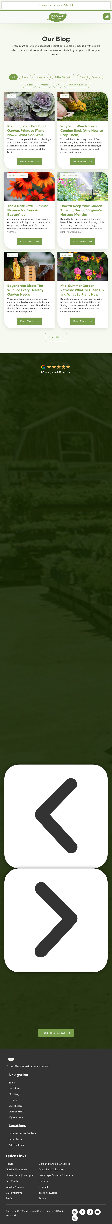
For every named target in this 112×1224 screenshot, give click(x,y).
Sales (12, 1082)
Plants (9, 1164)
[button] (56, 337)
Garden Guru (16, 1111)
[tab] (13, 77)
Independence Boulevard (23, 1133)
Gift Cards (12, 1181)
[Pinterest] (75, 1218)
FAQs (9, 1198)
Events (13, 1100)
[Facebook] (75, 1212)
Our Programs (14, 1193)
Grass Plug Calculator (51, 1169)
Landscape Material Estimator (56, 1175)
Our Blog (14, 1094)
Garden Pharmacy (16, 1169)
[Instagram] (82, 1212)
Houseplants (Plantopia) (20, 1175)
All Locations (16, 1145)
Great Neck (15, 1139)
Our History (15, 1106)
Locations (14, 1088)
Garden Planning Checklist (54, 1164)
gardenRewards (48, 1193)
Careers (43, 1181)
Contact (43, 1187)
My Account (16, 1117)
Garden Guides (15, 1187)
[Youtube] (97, 1212)
